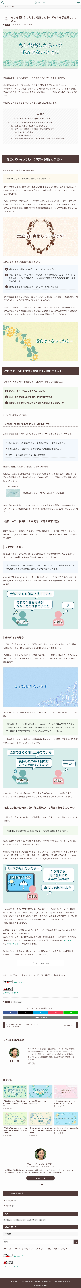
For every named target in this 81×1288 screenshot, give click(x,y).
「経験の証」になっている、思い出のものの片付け (44, 493)
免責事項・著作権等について (44, 1281)
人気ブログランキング (10, 993)
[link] (29, 1063)
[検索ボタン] (2, 2)
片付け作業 (32, 1220)
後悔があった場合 (26, 135)
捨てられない (17, 1002)
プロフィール (40, 1178)
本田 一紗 (14, 1061)
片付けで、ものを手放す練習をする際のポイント (32, 122)
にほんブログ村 (18, 982)
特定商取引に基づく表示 (62, 1281)
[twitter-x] (33, 1063)
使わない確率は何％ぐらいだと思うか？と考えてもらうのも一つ (39, 138)
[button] (10, 1012)
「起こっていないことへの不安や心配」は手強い (31, 118)
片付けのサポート (14, 943)
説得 (42, 1220)
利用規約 (14, 1281)
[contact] (42, 1184)
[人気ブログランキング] (8, 990)
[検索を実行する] (76, 1242)
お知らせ (11, 1200)
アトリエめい (67, 940)
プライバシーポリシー (26, 1281)
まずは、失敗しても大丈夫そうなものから (31, 125)
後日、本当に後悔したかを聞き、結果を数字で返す (34, 129)
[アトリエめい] (40, 2)
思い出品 (8, 1220)
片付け (7, 24)
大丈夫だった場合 (26, 132)
